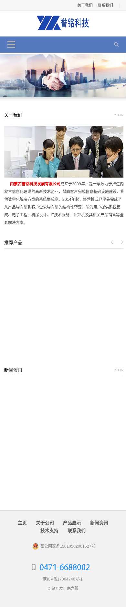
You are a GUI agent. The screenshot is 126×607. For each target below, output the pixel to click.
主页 (22, 522)
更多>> (119, 116)
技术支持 (49, 530)
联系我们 (105, 5)
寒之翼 (73, 588)
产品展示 (72, 522)
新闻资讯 (13, 370)
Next (121, 242)
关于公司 (45, 522)
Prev (112, 242)
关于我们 (85, 5)
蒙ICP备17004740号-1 (63, 579)
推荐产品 (13, 242)
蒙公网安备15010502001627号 (67, 546)
